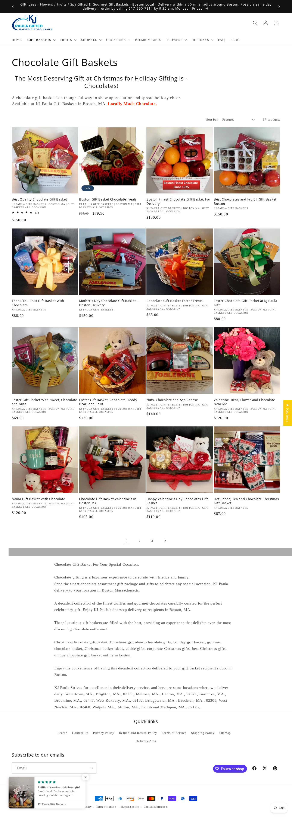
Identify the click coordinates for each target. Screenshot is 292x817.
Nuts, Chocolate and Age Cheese (172, 400)
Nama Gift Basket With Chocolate (38, 499)
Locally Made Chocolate (132, 103)
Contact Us (80, 733)
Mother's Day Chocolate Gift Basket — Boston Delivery (109, 303)
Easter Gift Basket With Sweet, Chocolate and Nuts (44, 402)
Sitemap (225, 733)
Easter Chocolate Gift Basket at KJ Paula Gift (245, 303)
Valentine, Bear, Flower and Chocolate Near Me (244, 402)
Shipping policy (130, 806)
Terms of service (106, 806)
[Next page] (165, 541)
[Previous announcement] (13, 6)
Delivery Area (146, 741)
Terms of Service (174, 733)
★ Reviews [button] (288, 412)
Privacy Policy (103, 733)
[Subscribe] (91, 768)
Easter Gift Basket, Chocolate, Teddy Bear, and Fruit (108, 402)
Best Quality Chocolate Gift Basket (39, 199)
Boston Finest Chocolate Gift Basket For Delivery (178, 201)
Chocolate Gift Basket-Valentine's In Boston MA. (107, 501)
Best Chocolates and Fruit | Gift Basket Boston (245, 201)
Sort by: (212, 119)
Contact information (155, 806)
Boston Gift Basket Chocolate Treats (108, 199)
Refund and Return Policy (138, 733)
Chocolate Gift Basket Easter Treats (174, 301)
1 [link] (127, 541)
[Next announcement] (279, 6)
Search (62, 733)
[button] (41, 40)
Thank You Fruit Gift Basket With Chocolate (38, 303)
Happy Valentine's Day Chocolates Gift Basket (177, 501)
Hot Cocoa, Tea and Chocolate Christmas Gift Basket (246, 501)
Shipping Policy (202, 733)
